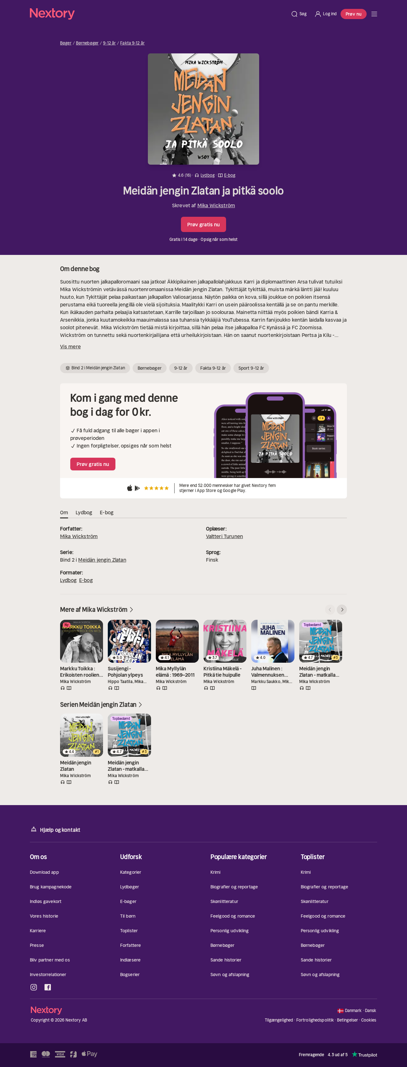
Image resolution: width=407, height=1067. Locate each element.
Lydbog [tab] (84, 512)
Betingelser (347, 1020)
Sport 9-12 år (251, 368)
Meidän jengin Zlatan (102, 560)
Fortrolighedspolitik (315, 1020)
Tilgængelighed (279, 1020)
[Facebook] (48, 987)
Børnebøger (87, 43)
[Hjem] (158, 14)
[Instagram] (34, 987)
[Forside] (374, 14)
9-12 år (109, 43)
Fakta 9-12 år (132, 43)
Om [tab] (64, 512)
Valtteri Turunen (224, 536)
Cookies (368, 1020)
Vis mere (70, 346)
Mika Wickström (216, 205)
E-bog (86, 580)
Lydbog (68, 580)
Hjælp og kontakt (60, 829)
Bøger (66, 43)
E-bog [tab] (107, 512)
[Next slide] (342, 610)
